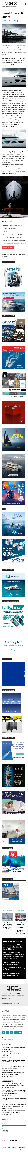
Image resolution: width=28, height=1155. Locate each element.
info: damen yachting (7, 247)
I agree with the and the (13, 1127)
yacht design (5, 256)
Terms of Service (15, 1149)
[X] (6, 251)
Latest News (5, 1051)
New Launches (10, 21)
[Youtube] (20, 1032)
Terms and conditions (14, 1127)
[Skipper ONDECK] (10, 4)
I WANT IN (4, 1130)
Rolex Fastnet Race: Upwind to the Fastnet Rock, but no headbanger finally (8, 925)
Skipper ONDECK (5, 1138)
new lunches (22, 254)
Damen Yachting (14, 254)
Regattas (4, 1108)
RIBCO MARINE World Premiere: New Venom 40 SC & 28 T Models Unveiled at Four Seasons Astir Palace (14, 1091)
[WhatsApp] (13, 251)
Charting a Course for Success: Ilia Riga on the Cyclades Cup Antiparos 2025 (14, 1105)
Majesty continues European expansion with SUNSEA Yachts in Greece (13, 1061)
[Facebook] (3, 251)
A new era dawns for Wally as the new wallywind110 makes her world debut (13, 947)
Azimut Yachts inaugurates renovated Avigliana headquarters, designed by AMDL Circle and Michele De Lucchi (20, 928)
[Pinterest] (10, 251)
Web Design (4, 1140)
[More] (21, 251)
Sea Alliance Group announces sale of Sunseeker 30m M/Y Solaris (13, 1073)
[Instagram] (7, 1032)
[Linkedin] (17, 251)
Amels (7, 254)
